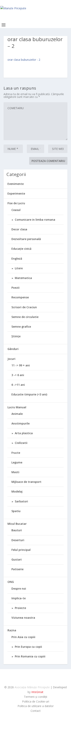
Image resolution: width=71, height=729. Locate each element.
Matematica (23, 278)
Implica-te (18, 598)
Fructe (15, 453)
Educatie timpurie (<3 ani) (29, 394)
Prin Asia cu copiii (23, 637)
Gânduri (13, 349)
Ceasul (16, 210)
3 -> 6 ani (17, 375)
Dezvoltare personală (26, 239)
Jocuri (11, 359)
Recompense (20, 297)
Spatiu (16, 511)
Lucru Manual (16, 407)
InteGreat (37, 692)
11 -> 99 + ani (20, 365)
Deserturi (17, 540)
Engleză (16, 258)
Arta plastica (24, 433)
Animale (17, 414)
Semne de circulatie (24, 317)
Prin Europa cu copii (28, 647)
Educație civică (21, 249)
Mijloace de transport (26, 482)
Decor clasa (19, 229)
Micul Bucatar (17, 524)
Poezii (15, 287)
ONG (10, 582)
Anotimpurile (20, 423)
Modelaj (16, 491)
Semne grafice (21, 326)
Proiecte (20, 608)
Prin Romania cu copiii (30, 656)
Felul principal (21, 550)
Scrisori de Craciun (24, 307)
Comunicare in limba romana (35, 219)
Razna (11, 630)
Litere (19, 268)
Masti (15, 472)
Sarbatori (21, 501)
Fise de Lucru (16, 203)
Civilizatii (21, 443)
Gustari (16, 559)
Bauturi (16, 530)
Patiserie (17, 569)
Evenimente (15, 184)
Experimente (16, 193)
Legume (16, 462)
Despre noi (18, 588)
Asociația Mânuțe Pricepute (32, 687)
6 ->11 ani (18, 385)
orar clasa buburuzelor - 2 (23, 59)
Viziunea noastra (23, 617)
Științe (16, 336)
